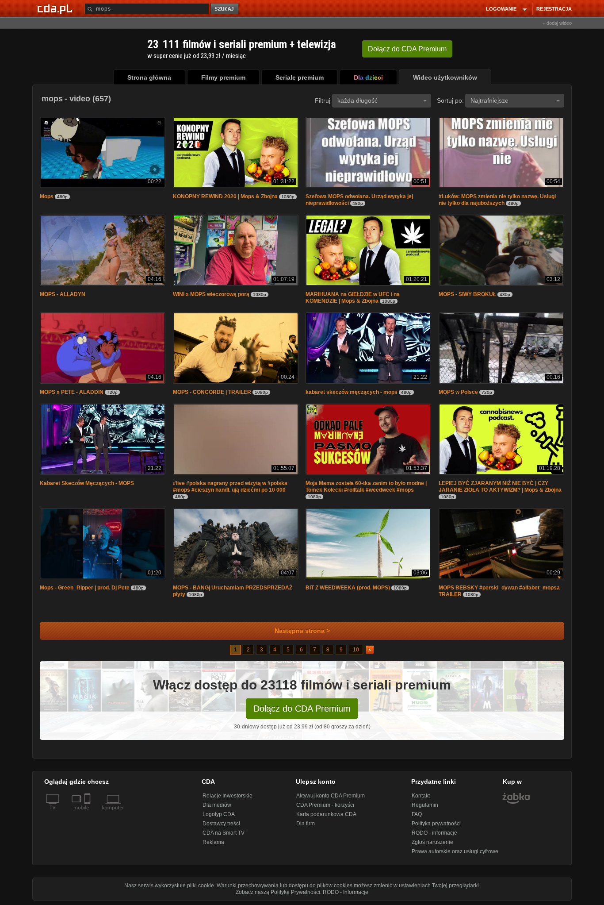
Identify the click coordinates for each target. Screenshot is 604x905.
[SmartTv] (88, 813)
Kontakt (421, 796)
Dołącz (407, 49)
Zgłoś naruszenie (432, 842)
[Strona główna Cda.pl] (56, 8)
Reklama (213, 842)
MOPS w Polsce (459, 392)
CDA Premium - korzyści (325, 805)
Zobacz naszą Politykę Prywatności (278, 892)
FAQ (417, 814)
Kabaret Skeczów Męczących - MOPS (87, 483)
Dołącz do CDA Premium (302, 708)
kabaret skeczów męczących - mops (352, 392)
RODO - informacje (434, 833)
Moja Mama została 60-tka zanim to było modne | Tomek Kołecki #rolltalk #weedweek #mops (366, 486)
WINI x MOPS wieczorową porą (211, 294)
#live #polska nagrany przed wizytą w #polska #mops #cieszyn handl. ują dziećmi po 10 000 (230, 486)
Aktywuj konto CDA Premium (330, 796)
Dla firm (305, 823)
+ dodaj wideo (557, 23)
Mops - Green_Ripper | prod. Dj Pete (85, 588)
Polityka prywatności (436, 823)
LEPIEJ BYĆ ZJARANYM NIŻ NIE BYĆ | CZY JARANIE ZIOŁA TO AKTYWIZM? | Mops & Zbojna (500, 486)
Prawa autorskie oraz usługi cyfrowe (455, 851)
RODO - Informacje (345, 892)
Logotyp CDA (219, 814)
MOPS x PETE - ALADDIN (72, 392)
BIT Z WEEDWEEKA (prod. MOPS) (348, 588)
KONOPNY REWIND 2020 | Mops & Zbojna (225, 196)
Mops (47, 196)
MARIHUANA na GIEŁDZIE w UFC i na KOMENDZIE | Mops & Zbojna (353, 297)
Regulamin (425, 805)
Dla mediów (217, 805)
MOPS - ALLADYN (62, 294)
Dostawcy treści (221, 823)
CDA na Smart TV (224, 833)
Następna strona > (302, 631)
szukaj (225, 9)
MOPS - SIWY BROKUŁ (468, 294)
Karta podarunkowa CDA (326, 814)
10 (356, 650)
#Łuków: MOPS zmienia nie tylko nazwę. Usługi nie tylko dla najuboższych (497, 199)
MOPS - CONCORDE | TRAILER (212, 392)
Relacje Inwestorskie (227, 796)
